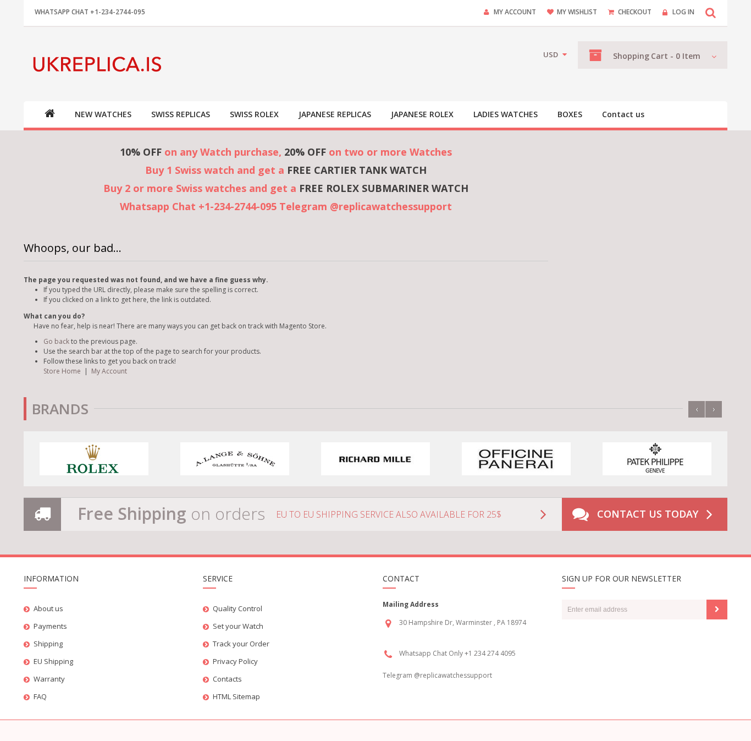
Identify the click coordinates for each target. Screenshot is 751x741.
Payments (50, 626)
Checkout (634, 12)
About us (48, 608)
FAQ (40, 696)
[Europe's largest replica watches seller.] (99, 64)
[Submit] (716, 609)
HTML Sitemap (236, 696)
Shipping (48, 644)
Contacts (227, 679)
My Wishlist (577, 12)
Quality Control (237, 608)
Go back (56, 341)
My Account (515, 12)
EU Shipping (53, 661)
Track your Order (241, 644)
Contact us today (647, 513)
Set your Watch (238, 626)
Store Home (62, 371)
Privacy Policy (235, 661)
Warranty (49, 679)
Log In (683, 12)
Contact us (623, 114)
